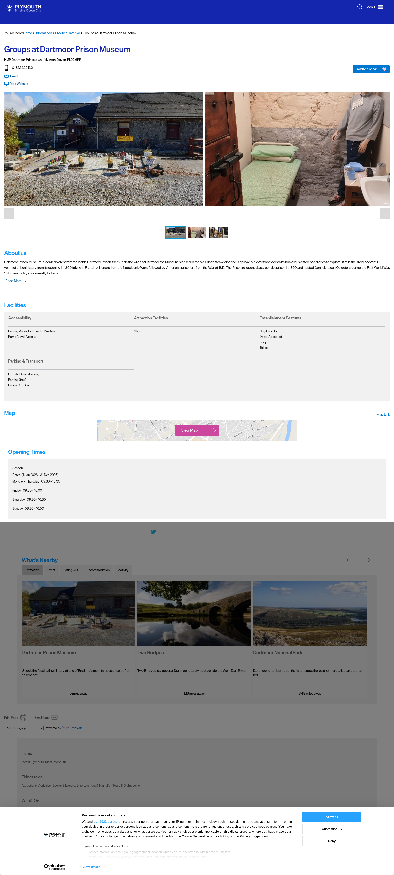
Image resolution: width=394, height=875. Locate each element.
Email (14, 70)
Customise (329, 829)
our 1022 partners (107, 821)
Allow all (332, 817)
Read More (13, 274)
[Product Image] (176, 235)
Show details (91, 867)
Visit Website (19, 77)
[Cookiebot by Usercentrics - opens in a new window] (54, 867)
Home (27, 27)
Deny (332, 841)
